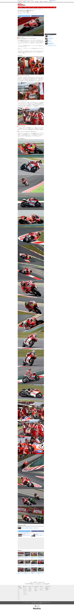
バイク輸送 (35, 589)
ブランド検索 (36, 1)
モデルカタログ (29, 7)
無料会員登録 (52, 0)
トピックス (51, 7)
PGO (18, 598)
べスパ (18, 595)
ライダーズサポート (45, 1)
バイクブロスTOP (19, 1)
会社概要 (46, 587)
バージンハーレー (25, 592)
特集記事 (55, 7)
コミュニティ (50, 1)
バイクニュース (24, 587)
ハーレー (18, 592)
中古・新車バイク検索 (20, 587)
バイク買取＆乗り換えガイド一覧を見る (51, 45)
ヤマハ (18, 590)
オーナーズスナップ (43, 7)
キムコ (18, 597)
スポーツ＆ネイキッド (25, 589)
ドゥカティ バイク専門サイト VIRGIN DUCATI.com (37, 582)
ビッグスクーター (25, 590)
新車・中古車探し (20, 7)
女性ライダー (30, 589)
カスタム (48, 7)
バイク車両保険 (35, 590)
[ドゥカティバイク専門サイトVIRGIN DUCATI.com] (21, 4)
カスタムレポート (41, 589)
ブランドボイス (41, 590)
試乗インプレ (34, 7)
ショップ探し (25, 7)
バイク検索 (24, 1)
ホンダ (18, 589)
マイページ (55, 0)
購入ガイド (38, 7)
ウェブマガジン (28, 1)
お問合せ (46, 590)
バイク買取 (40, 1)
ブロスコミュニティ (42, 587)
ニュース (32, 1)
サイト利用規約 (46, 589)
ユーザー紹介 (30, 590)
